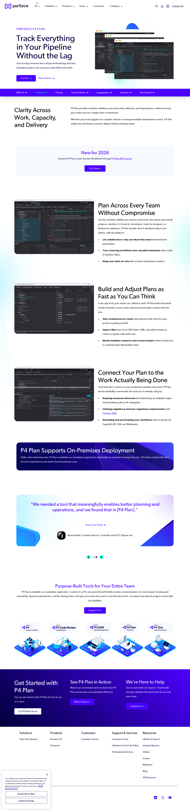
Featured (55, 745)
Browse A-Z (56, 739)
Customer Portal (120, 739)
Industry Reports (151, 745)
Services (124, 92)
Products (66, 6)
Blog (145, 771)
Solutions (49, 6)
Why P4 (20, 92)
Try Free (25, 78)
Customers (98, 6)
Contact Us (177, 6)
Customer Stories (89, 739)
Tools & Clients (78, 92)
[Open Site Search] (156, 6)
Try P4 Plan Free (26, 711)
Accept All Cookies (26, 794)
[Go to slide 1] (93, 557)
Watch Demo (45, 78)
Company (115, 6)
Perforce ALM (109, 413)
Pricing (59, 92)
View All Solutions (28, 739)
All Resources (149, 777)
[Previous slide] (88, 557)
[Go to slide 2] (96, 557)
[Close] (47, 774)
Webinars (148, 764)
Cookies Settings (26, 801)
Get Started (146, 92)
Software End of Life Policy (125, 745)
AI (36, 6)
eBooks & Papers (151, 739)
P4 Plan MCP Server (122, 158)
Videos (146, 752)
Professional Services (122, 752)
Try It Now (94, 168)
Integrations (103, 92)
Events (146, 758)
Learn (82, 6)
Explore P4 (93, 610)
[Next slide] (101, 557)
